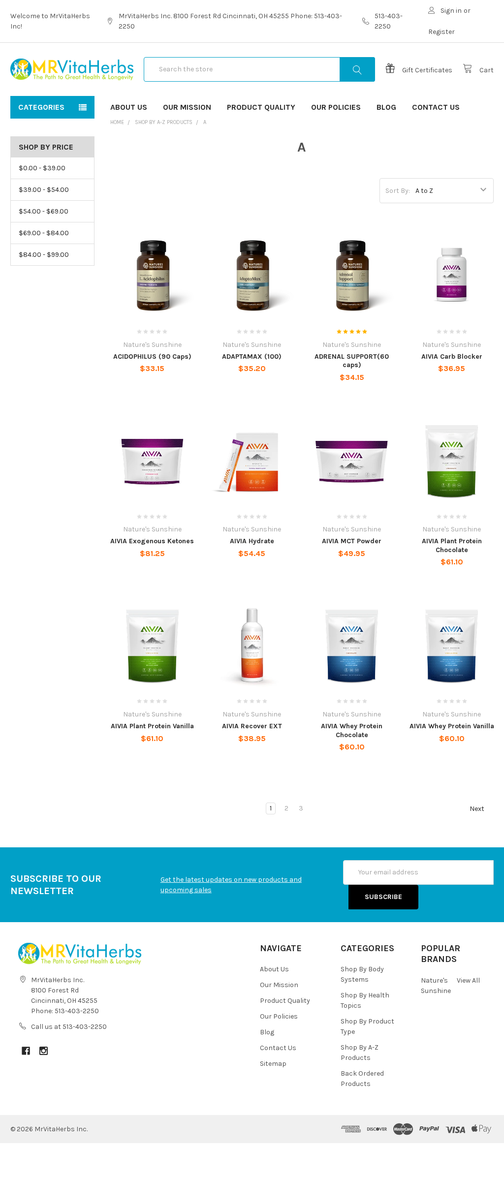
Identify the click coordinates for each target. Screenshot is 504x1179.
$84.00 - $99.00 (44, 254)
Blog (386, 107)
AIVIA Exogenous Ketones (152, 541)
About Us (128, 107)
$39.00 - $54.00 (44, 190)
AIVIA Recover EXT (252, 726)
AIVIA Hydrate (252, 541)
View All (468, 980)
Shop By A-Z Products (163, 122)
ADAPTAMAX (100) (252, 356)
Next (478, 809)
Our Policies (336, 107)
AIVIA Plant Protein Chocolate (452, 545)
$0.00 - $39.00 (42, 168)
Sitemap (273, 1063)
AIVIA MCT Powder (351, 541)
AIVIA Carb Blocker (451, 356)
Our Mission (187, 107)
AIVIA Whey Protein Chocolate (351, 730)
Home (117, 122)
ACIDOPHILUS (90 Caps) (152, 356)
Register (441, 32)
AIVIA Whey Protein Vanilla (452, 726)
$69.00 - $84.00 (44, 233)
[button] (252, 1161)
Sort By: (397, 190)
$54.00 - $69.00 (43, 211)
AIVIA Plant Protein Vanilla (152, 726)
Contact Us (436, 107)
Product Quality (261, 107)
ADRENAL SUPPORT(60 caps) (352, 361)
